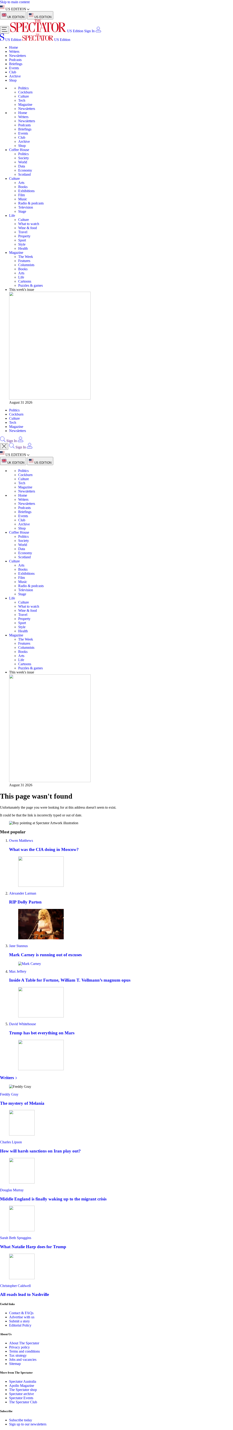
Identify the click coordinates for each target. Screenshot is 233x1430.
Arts (21, 183)
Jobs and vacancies (22, 1359)
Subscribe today (20, 1420)
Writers (14, 51)
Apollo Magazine (21, 1386)
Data (21, 166)
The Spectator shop (23, 1390)
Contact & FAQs (21, 1313)
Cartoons (24, 281)
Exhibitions (26, 191)
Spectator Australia (22, 1381)
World (22, 162)
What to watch (28, 224)
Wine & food (27, 228)
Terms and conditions (24, 1351)
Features (24, 261)
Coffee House (19, 150)
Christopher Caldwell (15, 1286)
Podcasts (15, 60)
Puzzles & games (30, 285)
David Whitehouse (22, 1024)
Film (21, 195)
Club (12, 72)
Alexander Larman (22, 893)
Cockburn (25, 92)
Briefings (15, 64)
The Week (25, 257)
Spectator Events (21, 1398)
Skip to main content (15, 2)
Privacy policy (19, 1347)
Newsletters (17, 56)
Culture (23, 96)
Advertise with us (21, 1317)
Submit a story (19, 1321)
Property (24, 236)
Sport (22, 240)
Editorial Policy (20, 1325)
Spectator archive (21, 1394)
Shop (13, 80)
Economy (25, 170)
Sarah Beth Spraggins (15, 1238)
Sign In (89, 31)
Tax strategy (18, 1355)
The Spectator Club (23, 1402)
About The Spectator (24, 1343)
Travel (22, 232)
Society (23, 158)
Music (22, 199)
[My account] (98, 31)
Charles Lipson (11, 1142)
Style (21, 244)
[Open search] (2, 441)
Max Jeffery (17, 971)
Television (25, 207)
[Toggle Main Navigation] (4, 30)
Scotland (24, 174)
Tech (21, 100)
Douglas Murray (12, 1190)
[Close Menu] (4, 446)
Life (12, 215)
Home (13, 47)
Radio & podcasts (31, 203)
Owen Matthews (21, 840)
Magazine (25, 104)
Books (23, 187)
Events (14, 68)
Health (23, 248)
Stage (22, 211)
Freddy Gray (9, 1094)
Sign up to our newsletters (27, 1424)
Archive (15, 76)
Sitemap (15, 1364)
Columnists (26, 265)
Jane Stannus (18, 946)
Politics (23, 88)
